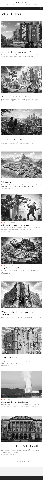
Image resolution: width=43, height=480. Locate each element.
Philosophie (20, 49)
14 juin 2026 (3, 60)
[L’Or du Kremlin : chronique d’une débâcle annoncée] (21, 294)
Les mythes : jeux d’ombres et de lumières (17, 52)
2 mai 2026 (3, 145)
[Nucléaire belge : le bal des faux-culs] (21, 384)
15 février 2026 (4, 275)
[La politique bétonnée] (21, 340)
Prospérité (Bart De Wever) (11, 139)
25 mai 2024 (3, 454)
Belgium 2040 (6, 182)
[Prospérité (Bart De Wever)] (21, 122)
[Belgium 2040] (21, 165)
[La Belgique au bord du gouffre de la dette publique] (21, 429)
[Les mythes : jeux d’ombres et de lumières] (21, 34)
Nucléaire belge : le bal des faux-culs (15, 402)
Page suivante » (26, 461)
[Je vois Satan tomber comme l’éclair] (21, 79)
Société (25, 49)
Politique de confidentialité (27, 478)
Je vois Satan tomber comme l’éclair (15, 96)
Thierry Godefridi (10, 60)
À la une (4, 49)
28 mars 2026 (3, 188)
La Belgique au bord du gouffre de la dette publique (21, 446)
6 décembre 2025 (4, 365)
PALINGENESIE (21, 2)
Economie (12, 49)
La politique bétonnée (9, 357)
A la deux (4, 179)
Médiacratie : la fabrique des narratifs (15, 225)
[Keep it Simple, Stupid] (21, 250)
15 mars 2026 (3, 231)
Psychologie (19, 94)
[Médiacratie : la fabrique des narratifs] (21, 207)
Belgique (8, 49)
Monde (11, 222)
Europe (16, 49)
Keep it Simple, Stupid (10, 267)
